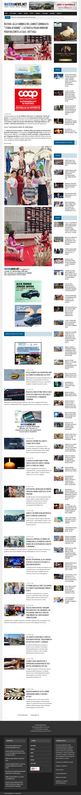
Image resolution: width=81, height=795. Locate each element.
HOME (6, 13)
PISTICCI (31, 13)
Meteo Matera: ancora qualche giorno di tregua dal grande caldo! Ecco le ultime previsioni (38, 491)
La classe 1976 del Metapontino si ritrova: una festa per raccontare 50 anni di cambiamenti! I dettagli (70, 262)
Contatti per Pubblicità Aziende (64, 762)
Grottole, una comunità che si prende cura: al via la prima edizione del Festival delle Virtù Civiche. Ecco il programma (71, 241)
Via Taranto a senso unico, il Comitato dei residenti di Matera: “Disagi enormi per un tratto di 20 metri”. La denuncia (39, 639)
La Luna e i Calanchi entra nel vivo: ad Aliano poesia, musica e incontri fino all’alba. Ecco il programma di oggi (71, 324)
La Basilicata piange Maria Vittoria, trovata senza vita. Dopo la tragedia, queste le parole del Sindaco (38, 463)
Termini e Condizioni (61, 766)
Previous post (23, 715)
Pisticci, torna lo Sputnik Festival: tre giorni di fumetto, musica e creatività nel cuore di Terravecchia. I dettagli (70, 590)
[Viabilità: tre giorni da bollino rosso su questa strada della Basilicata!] (14, 520)
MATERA (20, 13)
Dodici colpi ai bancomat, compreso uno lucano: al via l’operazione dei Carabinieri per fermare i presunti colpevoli (70, 459)
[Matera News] (15, 5)
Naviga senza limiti (61, 777)
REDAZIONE (52, 13)
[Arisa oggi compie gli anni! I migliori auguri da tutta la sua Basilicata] (58, 197)
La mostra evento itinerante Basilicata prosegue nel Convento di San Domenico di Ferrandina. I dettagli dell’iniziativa (71, 287)
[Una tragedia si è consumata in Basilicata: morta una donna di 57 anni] (58, 133)
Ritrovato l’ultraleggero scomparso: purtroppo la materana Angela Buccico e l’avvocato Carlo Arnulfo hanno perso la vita (70, 540)
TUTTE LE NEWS (13, 13)
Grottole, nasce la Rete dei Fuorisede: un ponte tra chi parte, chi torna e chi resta (70, 375)
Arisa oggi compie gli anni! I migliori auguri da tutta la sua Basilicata (70, 195)
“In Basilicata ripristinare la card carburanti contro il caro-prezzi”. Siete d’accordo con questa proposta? (70, 299)
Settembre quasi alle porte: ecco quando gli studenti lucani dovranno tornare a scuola (39, 588)
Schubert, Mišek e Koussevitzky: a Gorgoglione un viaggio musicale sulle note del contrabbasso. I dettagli (38, 663)
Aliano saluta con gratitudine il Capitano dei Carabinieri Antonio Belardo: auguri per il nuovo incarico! (70, 426)
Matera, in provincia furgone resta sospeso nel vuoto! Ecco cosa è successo (71, 469)
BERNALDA (38, 13)
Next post (34, 715)
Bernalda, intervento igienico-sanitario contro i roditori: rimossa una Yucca (71, 394)
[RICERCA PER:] (68, 17)
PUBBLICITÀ (59, 13)
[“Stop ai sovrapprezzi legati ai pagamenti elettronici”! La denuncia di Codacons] (58, 601)
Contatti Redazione (61, 773)
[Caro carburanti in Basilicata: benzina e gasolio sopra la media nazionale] (58, 386)
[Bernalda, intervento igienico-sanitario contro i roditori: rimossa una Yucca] (58, 396)
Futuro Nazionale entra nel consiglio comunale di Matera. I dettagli (71, 529)
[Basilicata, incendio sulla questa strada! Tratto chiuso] (14, 448)
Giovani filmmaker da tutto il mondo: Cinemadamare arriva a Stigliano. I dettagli (37, 693)
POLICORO (26, 13)
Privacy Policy (59, 769)
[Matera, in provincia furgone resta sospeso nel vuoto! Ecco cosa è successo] (58, 471)
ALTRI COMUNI (45, 13)
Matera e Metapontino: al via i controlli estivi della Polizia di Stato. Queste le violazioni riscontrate (38, 561)
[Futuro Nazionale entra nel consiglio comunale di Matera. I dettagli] (58, 531)
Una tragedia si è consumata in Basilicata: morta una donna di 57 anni (71, 131)
